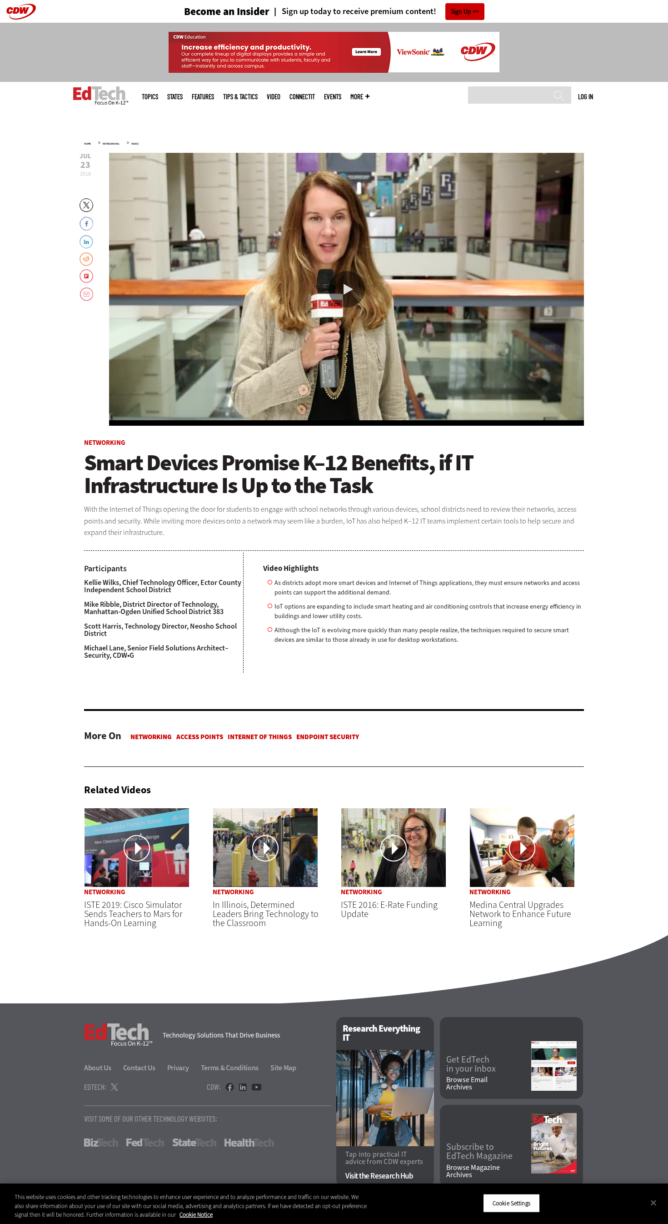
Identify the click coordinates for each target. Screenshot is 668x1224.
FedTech (145, 1142)
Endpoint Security (327, 736)
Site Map (283, 1068)
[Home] (100, 95)
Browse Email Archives (467, 1083)
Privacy (178, 1068)
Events (332, 96)
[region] (334, 1204)
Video (273, 96)
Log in (585, 96)
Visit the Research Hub (379, 1176)
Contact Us (139, 1068)
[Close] (653, 1203)
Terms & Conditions (230, 1068)
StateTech (194, 1142)
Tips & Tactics (240, 96)
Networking (111, 144)
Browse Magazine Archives (473, 1171)
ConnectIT (302, 96)
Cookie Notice (196, 1215)
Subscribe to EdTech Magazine (479, 1152)
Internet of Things (260, 736)
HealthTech (249, 1142)
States (175, 96)
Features (203, 96)
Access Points (199, 736)
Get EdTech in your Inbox (471, 1064)
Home (87, 144)
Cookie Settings (511, 1203)
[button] (347, 289)
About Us (97, 1068)
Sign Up (461, 11)
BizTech (101, 1142)
